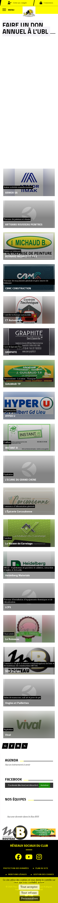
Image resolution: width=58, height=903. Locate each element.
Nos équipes (15, 799)
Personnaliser (29, 898)
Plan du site (41, 868)
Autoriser (44, 785)
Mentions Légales (17, 874)
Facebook (13, 779)
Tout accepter (29, 887)
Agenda (11, 760)
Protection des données (16, 868)
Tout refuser (29, 893)
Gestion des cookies (43, 874)
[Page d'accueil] (29, 12)
